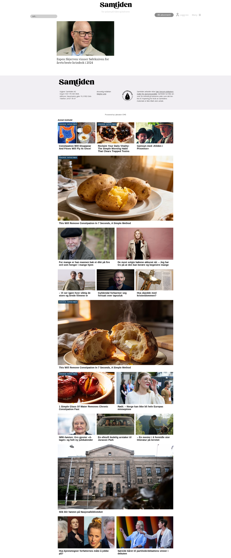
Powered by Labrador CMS (115, 114)
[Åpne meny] (196, 15)
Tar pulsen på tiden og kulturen (115, 11)
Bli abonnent (164, 15)
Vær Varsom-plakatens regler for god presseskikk (155, 92)
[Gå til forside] (115, 5)
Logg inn (184, 15)
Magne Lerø (101, 94)
